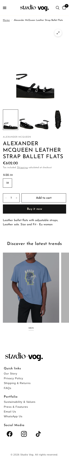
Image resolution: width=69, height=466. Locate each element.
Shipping (22, 167)
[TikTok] (38, 434)
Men (31, 328)
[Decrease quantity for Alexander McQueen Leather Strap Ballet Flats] (6, 198)
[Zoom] (58, 32)
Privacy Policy (13, 378)
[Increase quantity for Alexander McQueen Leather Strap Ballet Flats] (16, 198)
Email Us (10, 411)
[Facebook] (9, 434)
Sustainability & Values (19, 401)
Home (6, 20)
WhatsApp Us (13, 416)
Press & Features (16, 406)
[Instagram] (24, 434)
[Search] (57, 8)
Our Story (10, 373)
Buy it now (34, 209)
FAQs (7, 388)
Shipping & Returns (17, 383)
